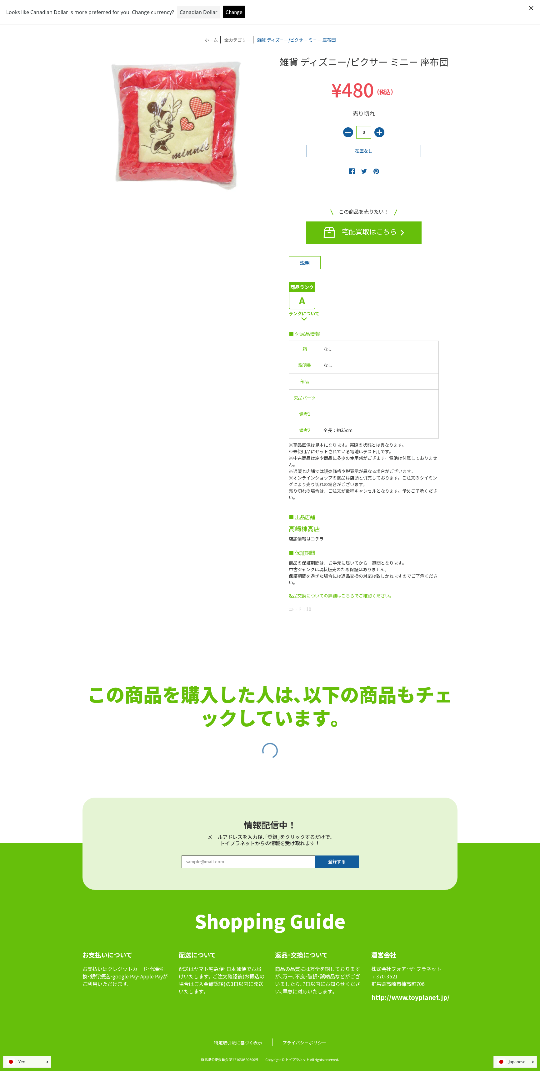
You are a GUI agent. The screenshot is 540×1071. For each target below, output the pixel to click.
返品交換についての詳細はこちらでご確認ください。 (341, 595)
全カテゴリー (237, 40)
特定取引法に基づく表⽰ (238, 1042)
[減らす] (348, 132)
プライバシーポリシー (304, 1042)
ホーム (211, 40)
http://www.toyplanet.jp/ (410, 997)
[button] (352, 171)
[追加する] (379, 132)
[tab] (305, 262)
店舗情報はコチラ (306, 539)
